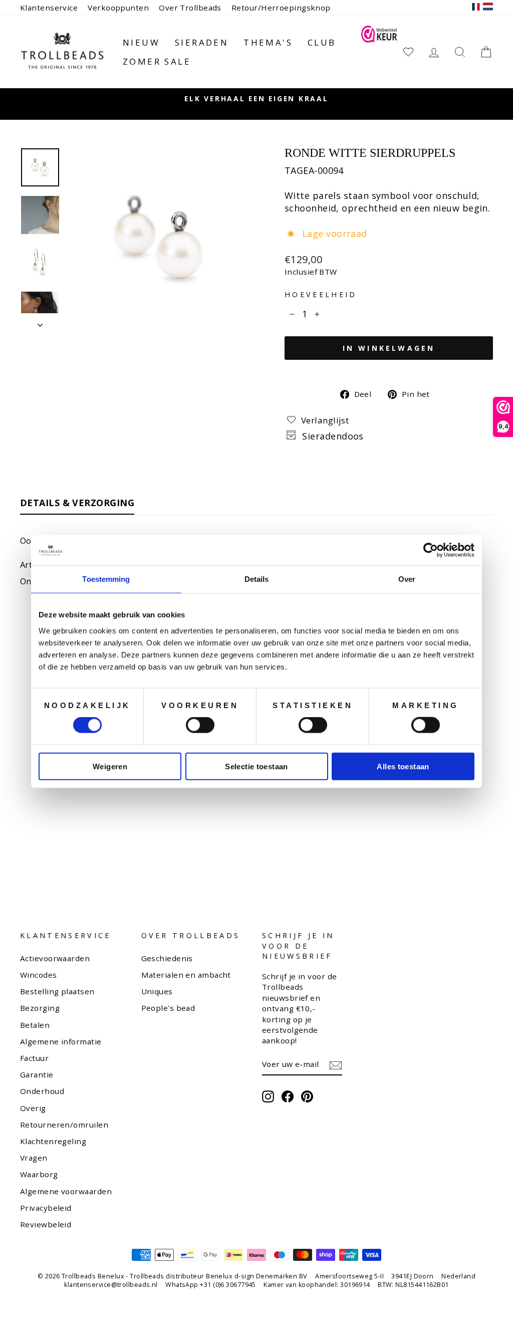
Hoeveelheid (321, 294)
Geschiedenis (167, 958)
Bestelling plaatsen (57, 991)
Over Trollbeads (190, 8)
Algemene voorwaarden (66, 1191)
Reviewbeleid (45, 1224)
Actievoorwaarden (55, 958)
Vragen (34, 1158)
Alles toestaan (403, 766)
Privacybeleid (46, 1208)
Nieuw (141, 42)
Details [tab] (256, 579)
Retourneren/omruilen (64, 1125)
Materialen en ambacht (186, 975)
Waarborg (39, 1174)
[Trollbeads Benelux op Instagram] (268, 1096)
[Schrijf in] (335, 1064)
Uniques (157, 991)
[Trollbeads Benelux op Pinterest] (307, 1096)
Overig (33, 1108)
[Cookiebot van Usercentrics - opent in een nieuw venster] (430, 550)
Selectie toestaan (256, 766)
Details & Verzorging (77, 503)
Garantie (37, 1074)
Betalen (35, 1025)
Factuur (34, 1058)
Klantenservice (49, 8)
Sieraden (201, 42)
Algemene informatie (61, 1041)
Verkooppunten (118, 8)
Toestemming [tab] (106, 579)
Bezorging (40, 1008)
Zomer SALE (157, 61)
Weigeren (110, 766)
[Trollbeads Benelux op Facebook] (288, 1096)
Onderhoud (42, 1091)
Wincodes (38, 975)
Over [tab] (406, 579)
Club (322, 42)
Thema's (268, 42)
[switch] (200, 725)
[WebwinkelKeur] (379, 52)
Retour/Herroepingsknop (281, 8)
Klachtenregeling (53, 1141)
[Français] (476, 8)
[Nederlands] (488, 8)
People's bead (168, 1008)
